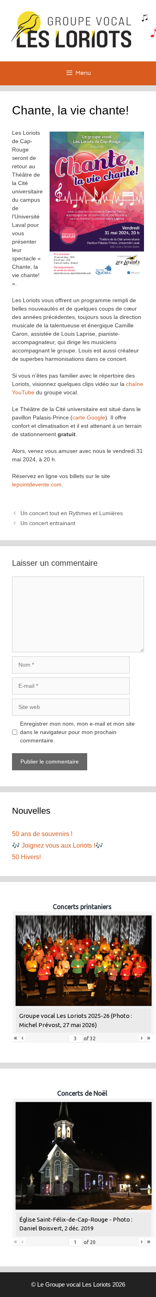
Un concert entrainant (47, 523)
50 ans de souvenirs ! (42, 834)
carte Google (88, 417)
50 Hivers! (26, 857)
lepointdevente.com (37, 484)
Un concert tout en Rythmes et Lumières (71, 513)
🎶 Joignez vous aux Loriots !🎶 (57, 845)
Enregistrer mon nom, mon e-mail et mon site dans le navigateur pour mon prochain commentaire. (77, 732)
